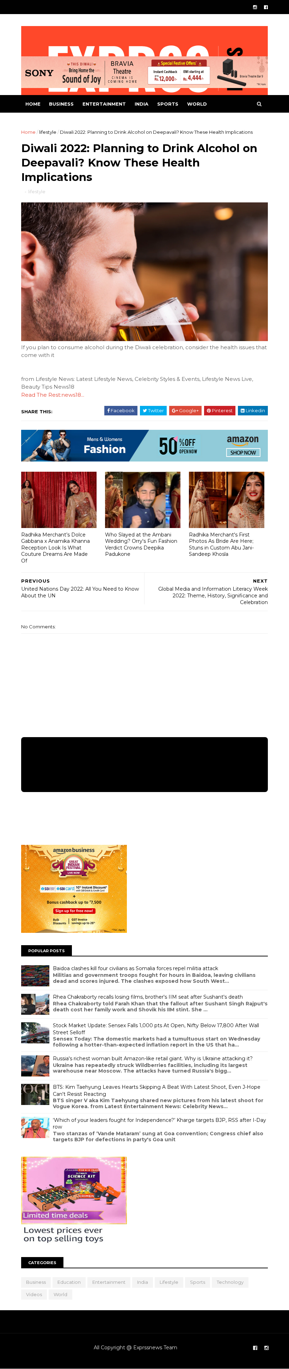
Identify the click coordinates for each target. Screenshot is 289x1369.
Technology (230, 1282)
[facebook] (266, 7)
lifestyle (47, 132)
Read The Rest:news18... (52, 394)
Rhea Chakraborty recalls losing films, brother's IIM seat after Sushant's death (148, 997)
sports (167, 104)
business (61, 104)
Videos (34, 1294)
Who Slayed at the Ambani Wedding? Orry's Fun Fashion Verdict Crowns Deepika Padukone (141, 545)
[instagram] (255, 7)
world (197, 104)
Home (33, 104)
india (141, 104)
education (69, 1282)
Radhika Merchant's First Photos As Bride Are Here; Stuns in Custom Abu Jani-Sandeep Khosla (221, 545)
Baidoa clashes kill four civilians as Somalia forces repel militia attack (135, 968)
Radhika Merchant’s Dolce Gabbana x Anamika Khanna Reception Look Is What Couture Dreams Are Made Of (55, 548)
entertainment (104, 104)
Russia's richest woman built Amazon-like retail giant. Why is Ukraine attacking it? (153, 1058)
